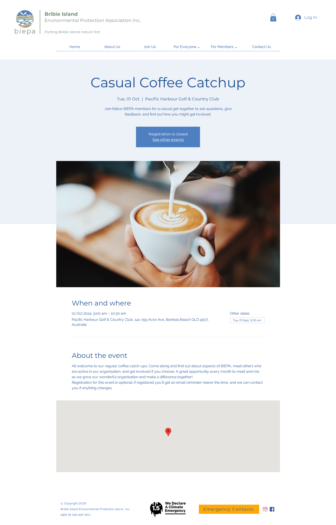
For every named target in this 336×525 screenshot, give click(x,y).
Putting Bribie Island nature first (72, 32)
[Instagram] (265, 509)
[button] (273, 17)
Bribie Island (61, 14)
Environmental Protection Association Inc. (93, 20)
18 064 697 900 (79, 515)
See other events (168, 139)
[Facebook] (272, 509)
